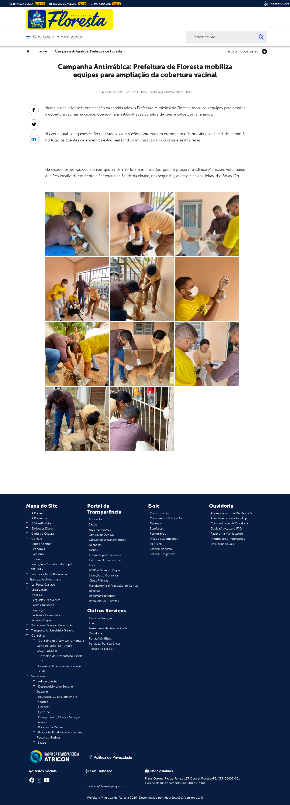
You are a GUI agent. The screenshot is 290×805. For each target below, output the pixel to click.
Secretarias (38, 676)
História (231, 50)
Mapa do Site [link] (106, 4)
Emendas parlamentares (105, 555)
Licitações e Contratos (103, 575)
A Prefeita (37, 513)
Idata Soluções (174, 797)
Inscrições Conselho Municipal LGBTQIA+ (51, 567)
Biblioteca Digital (42, 528)
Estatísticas (157, 528)
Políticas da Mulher (50, 727)
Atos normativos (100, 529)
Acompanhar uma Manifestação (232, 513)
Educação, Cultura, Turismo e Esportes (57, 699)
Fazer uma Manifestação (227, 533)
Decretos (156, 523)
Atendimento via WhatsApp (229, 518)
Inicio (92, 565)
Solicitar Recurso (161, 549)
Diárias (93, 550)
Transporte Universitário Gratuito (52, 630)
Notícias (36, 594)
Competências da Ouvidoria (229, 523)
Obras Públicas (98, 580)
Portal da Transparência (104, 643)
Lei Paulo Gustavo (43, 584)
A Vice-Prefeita (41, 523)
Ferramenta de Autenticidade (108, 628)
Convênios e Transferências (107, 539)
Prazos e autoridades (164, 538)
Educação (95, 519)
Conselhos (38, 635)
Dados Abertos (41, 543)
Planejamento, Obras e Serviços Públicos (58, 720)
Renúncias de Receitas (104, 601)
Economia (38, 549)
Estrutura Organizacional (105, 560)
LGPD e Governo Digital (104, 570)
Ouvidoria (95, 633)
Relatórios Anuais (222, 543)
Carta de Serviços (100, 618)
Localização (249, 50)
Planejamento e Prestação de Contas (113, 585)
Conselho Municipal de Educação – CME (60, 669)
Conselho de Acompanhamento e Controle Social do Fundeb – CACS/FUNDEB (60, 645)
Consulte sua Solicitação (166, 518)
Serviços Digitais (42, 620)
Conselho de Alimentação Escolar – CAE (60, 658)
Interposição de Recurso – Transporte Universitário (48, 577)
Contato (36, 538)
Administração (47, 681)
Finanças (43, 707)
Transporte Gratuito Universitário (53, 625)
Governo (44, 712)
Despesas (95, 545)
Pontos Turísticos (42, 605)
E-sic (92, 623)
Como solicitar (159, 513)
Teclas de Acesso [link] (69, 4)
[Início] (28, 51)
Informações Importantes (228, 538)
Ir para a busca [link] (28, 4)
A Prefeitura (39, 518)
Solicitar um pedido (163, 554)
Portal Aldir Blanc (100, 638)
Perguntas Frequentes (45, 600)
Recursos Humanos (102, 595)
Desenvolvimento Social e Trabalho (55, 689)
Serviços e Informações (57, 37)
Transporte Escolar (101, 648)
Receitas (94, 590)
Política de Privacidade (112, 757)
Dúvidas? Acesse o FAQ (226, 528)
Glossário (37, 554)
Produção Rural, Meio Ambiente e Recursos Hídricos (60, 735)
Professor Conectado (45, 615)
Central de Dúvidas (101, 534)
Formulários (158, 533)
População (38, 610)
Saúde (42, 51)
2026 (133, 797)
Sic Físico (156, 543)
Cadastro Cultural (42, 533)
